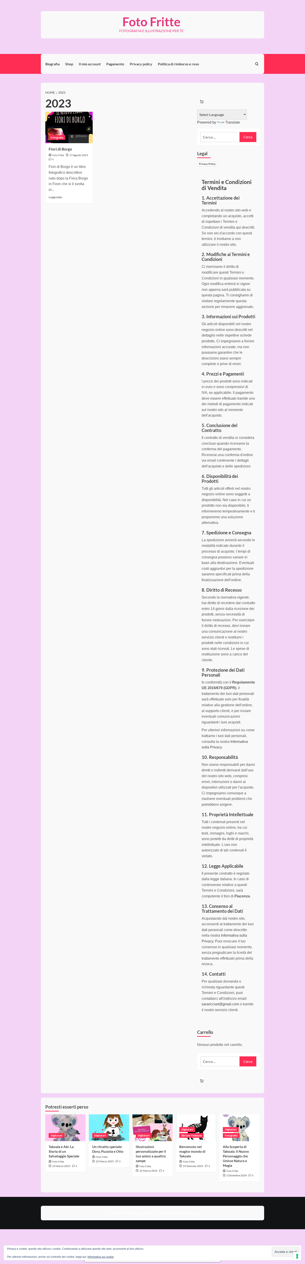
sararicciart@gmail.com (220, 1004)
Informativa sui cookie (101, 1256)
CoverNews (167, 1213)
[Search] (257, 64)
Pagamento (115, 64)
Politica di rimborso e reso (178, 64)
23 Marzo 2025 (61, 1166)
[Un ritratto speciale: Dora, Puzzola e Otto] (109, 1127)
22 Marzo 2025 (105, 1161)
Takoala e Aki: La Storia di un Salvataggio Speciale (64, 1151)
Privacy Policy (207, 163)
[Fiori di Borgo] (69, 127)
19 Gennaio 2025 (193, 1166)
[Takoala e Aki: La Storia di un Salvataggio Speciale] (65, 1127)
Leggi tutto (55, 197)
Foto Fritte (151, 21)
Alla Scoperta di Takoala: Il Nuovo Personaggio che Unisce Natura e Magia (236, 1156)
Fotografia (57, 137)
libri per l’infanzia (191, 1135)
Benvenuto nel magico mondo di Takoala (192, 1151)
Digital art (57, 1135)
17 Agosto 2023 (78, 155)
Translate (232, 122)
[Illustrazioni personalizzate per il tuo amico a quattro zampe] (152, 1127)
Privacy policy (141, 64)
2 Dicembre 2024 (236, 1175)
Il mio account (90, 64)
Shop (69, 64)
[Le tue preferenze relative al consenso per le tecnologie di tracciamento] (297, 1256)
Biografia (52, 64)
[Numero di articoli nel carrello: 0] (201, 101)
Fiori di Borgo (60, 149)
